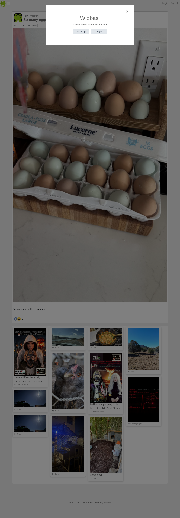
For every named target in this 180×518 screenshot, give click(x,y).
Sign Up (81, 31)
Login (99, 31)
